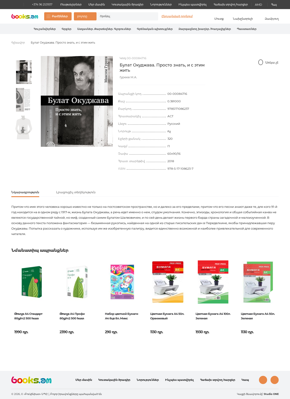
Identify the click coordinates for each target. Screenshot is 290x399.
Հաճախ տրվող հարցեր (230, 4)
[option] (23, 72)
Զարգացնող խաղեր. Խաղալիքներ (205, 29)
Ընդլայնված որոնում (177, 16)
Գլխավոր (18, 42)
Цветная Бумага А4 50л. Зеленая (258, 316)
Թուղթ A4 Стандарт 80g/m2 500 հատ (28, 316)
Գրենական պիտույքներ (155, 29)
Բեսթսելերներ (71, 4)
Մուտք (219, 18)
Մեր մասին (96, 4)
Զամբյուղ (272, 18)
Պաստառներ (246, 29)
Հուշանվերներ (45, 29)
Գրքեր (66, 29)
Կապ (245, 380)
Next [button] (275, 296)
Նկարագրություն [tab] (25, 192)
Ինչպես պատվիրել (193, 4)
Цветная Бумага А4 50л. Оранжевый (167, 316)
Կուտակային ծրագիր (127, 4)
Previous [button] (15, 296)
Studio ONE (271, 394)
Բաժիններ (60, 16)
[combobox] (123, 16)
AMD (258, 4)
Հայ (274, 4)
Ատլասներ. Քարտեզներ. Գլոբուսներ (104, 29)
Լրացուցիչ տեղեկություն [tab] (76, 192)
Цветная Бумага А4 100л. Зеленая (213, 316)
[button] (85, 16)
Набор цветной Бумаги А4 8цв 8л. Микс (121, 316)
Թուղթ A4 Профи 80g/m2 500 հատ (72, 316)
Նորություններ (161, 4)
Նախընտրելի (243, 18)
